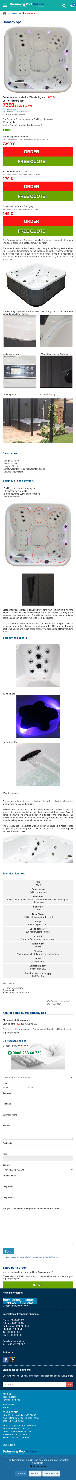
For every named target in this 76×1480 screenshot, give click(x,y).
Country (6, 1164)
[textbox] (38, 1147)
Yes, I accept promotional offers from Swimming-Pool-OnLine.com (32, 1257)
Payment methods (11, 1399)
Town (5, 1153)
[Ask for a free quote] (38, 161)
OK (69, 1384)
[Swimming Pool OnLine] (4, 13)
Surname (7, 1093)
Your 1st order (9, 1396)
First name (8, 1103)
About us (7, 1393)
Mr (32, 1087)
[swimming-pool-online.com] (27, 5)
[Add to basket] (38, 152)
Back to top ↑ (9, 1444)
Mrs (7, 1087)
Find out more (38, 1466)
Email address (9, 1175)
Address (6, 1125)
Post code (7, 1143)
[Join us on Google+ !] (12, 1360)
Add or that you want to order (31, 1208)
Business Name (10, 1114)
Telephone (8, 1186)
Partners (7, 1407)
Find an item (8, 1404)
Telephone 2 (8, 1197)
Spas (14, 13)
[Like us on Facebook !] (6, 1360)
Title (5, 1083)
